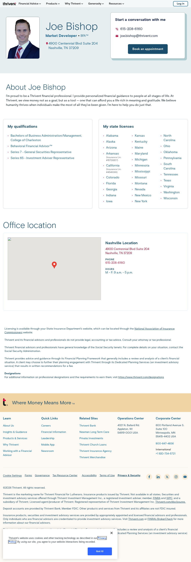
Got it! (100, 551)
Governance (42, 475)
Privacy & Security (129, 475)
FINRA (156, 498)
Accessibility (89, 475)
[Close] (111, 533)
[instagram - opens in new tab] (176, 476)
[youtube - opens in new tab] (185, 476)
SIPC (169, 498)
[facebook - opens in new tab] (149, 476)
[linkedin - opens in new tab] (158, 476)
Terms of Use (107, 475)
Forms (28, 475)
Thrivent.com (136, 519)
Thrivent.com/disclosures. (170, 501)
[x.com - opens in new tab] (167, 476)
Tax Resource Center (65, 475)
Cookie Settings (12, 475)
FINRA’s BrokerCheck (160, 519)
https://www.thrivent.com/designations (141, 377)
